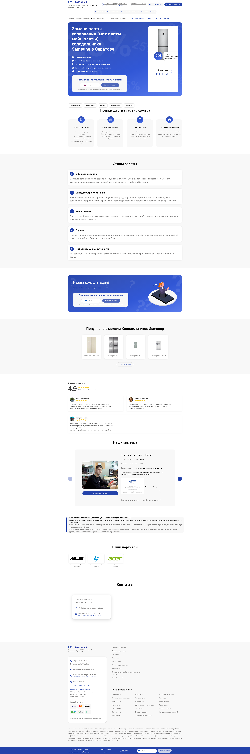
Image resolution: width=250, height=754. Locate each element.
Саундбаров (116, 708)
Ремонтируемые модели (121, 665)
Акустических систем (143, 715)
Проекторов (116, 701)
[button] (180, 479)
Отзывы (152, 12)
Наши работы (115, 105)
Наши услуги (116, 668)
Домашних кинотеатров (144, 705)
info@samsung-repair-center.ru (84, 669)
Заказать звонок (174, 4)
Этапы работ (90, 105)
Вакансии (136, 12)
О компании (99, 12)
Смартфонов (116, 694)
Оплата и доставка (119, 651)
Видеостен (116, 715)
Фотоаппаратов (165, 708)
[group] (77, 560)
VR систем (139, 708)
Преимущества (75, 105)
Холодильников (141, 712)
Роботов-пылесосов (166, 694)
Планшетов (139, 701)
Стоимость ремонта (119, 647)
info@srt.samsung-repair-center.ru (90, 608)
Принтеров (163, 705)
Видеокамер (164, 701)
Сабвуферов (116, 712)
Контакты (144, 12)
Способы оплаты (118, 678)
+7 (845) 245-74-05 (138, 4)
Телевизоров (140, 698)
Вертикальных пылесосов (121, 698)
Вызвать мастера (101, 493)
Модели (102, 105)
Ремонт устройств (112, 12)
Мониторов (116, 705)
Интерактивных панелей (168, 712)
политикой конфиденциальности (113, 89)
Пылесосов (163, 698)
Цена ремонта (125, 12)
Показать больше (125, 364)
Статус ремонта (157, 4)
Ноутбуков (139, 694)
